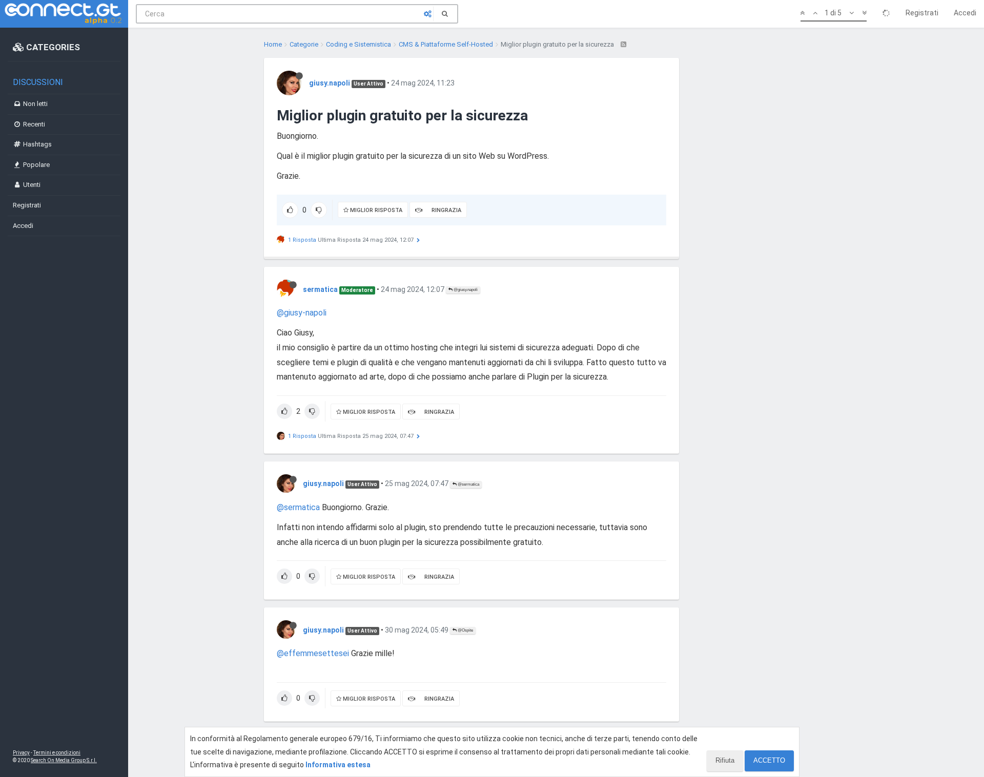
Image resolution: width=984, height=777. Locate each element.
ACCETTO (769, 760)
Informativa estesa (338, 765)
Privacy (21, 752)
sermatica (320, 289)
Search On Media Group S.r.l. (64, 760)
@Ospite (465, 630)
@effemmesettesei (313, 653)
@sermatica (468, 484)
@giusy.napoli (465, 289)
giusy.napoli (329, 83)
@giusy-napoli (301, 313)
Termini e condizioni (56, 752)
